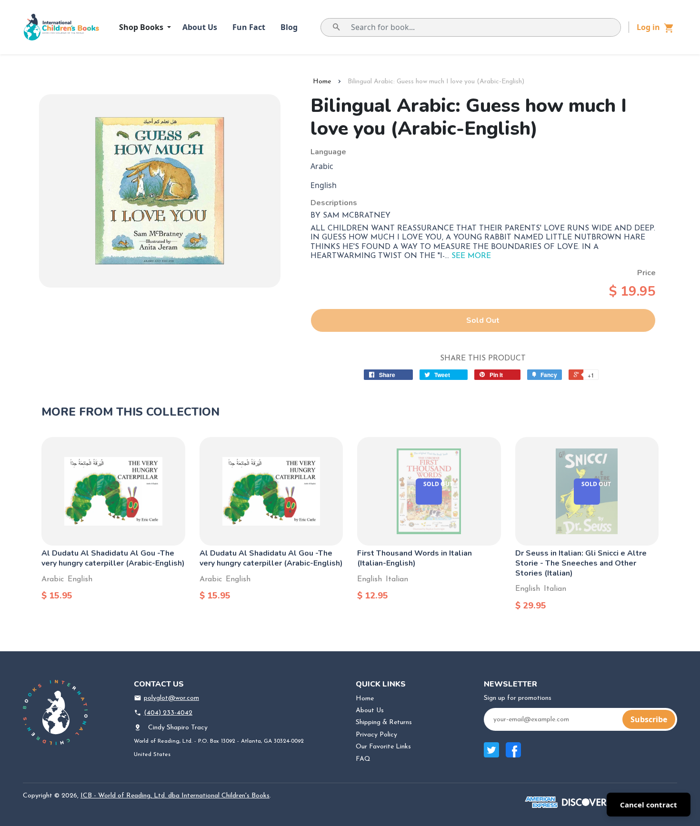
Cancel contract (648, 804)
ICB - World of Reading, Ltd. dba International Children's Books (175, 795)
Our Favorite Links (383, 746)
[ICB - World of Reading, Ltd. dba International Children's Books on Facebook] (513, 754)
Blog (289, 27)
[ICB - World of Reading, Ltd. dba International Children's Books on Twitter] (491, 754)
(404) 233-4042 (168, 713)
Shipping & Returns (384, 722)
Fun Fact (248, 27)
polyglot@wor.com (171, 698)
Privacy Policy (376, 734)
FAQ (363, 759)
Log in (648, 27)
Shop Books (142, 27)
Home (322, 81)
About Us (199, 27)
